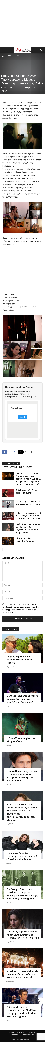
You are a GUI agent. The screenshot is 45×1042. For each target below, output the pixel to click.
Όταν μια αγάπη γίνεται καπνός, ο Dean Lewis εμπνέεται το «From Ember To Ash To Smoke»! (22, 934)
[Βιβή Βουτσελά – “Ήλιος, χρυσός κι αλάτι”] (8, 493)
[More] (31, 452)
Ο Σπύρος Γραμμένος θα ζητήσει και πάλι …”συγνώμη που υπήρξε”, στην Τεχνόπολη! (22, 699)
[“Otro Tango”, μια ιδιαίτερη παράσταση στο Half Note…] (8, 504)
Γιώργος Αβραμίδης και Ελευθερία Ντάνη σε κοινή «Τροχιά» (19, 659)
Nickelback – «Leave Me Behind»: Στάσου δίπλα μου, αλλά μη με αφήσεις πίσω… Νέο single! (22, 974)
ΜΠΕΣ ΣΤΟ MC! (16, 1035)
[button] (4, 50)
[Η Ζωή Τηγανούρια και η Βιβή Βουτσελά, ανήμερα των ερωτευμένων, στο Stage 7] (8, 516)
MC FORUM (20, 1032)
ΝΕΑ (9, 56)
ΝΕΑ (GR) (16, 56)
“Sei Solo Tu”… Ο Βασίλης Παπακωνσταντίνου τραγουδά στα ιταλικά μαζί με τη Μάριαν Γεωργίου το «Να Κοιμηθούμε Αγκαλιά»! (28, 478)
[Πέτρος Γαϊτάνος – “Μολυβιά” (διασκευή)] (8, 541)
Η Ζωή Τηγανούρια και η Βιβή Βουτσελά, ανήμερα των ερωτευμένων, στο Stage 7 (29, 516)
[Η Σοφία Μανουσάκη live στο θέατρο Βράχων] (22, 727)
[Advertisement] (22, 23)
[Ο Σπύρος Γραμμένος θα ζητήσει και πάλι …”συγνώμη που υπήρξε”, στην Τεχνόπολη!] (22, 687)
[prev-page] (3, 549)
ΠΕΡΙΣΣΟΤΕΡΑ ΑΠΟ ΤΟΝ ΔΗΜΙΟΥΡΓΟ (18, 467)
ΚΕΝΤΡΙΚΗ (11, 1032)
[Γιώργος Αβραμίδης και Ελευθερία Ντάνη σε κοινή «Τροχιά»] (22, 648)
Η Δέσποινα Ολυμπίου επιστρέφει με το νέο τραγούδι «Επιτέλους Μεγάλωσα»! (22, 856)
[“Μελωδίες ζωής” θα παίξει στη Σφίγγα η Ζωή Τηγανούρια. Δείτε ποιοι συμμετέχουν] (8, 527)
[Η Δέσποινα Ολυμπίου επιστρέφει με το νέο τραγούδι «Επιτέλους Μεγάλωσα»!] (22, 845)
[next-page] (7, 549)
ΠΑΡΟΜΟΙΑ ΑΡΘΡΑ (11, 464)
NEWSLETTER (31, 1032)
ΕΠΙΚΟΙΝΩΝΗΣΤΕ (28, 1035)
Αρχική (3, 56)
